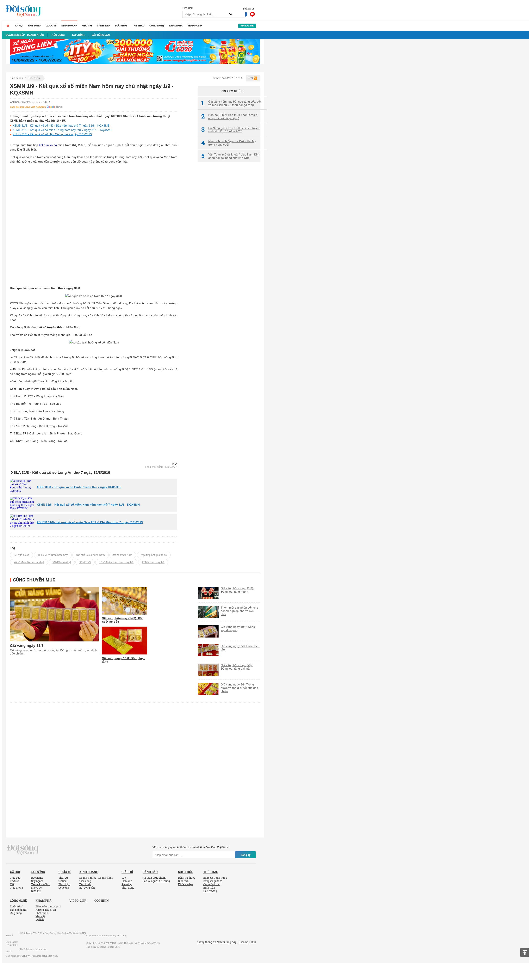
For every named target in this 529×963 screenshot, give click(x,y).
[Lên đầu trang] (524, 952)
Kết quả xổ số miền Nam (90, 554)
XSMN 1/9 (85, 562)
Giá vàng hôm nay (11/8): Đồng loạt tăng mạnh (237, 590)
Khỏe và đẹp (185, 884)
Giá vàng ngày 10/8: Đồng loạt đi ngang (238, 628)
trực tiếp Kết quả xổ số (154, 554)
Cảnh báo (103, 25)
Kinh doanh (69, 25)
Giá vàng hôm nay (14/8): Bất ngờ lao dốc (122, 620)
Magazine (247, 25)
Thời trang (128, 887)
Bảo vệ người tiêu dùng (156, 881)
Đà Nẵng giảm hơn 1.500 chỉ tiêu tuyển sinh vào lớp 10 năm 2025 (230, 129)
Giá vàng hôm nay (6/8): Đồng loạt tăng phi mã (237, 667)
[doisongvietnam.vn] (23, 849)
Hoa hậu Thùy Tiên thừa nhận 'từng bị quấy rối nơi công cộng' (229, 116)
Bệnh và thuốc (186, 877)
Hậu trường (210, 890)
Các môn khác (211, 884)
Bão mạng (37, 877)
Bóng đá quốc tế (212, 881)
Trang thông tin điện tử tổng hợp (216, 942)
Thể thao (138, 25)
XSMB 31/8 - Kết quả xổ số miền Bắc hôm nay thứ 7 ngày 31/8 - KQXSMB (61, 125)
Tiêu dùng (85, 881)
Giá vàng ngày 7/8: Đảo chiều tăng (240, 647)
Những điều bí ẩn (46, 909)
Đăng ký (245, 855)
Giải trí (87, 25)
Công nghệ (156, 25)
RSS (250, 78)
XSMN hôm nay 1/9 (153, 562)
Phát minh (42, 913)
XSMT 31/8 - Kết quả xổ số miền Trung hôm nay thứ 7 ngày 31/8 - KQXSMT (62, 130)
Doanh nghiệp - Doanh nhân (96, 877)
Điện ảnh (127, 881)
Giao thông (16, 887)
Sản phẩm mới (18, 909)
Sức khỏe (121, 25)
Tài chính (35, 78)
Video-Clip (194, 25)
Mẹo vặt (40, 916)
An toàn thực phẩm (154, 877)
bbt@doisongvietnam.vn (33, 949)
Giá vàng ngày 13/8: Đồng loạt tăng (123, 660)
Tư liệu (62, 881)
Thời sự (14, 881)
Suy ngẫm (37, 881)
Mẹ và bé (36, 887)
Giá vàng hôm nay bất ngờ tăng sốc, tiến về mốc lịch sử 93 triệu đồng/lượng (231, 103)
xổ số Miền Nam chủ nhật (29, 562)
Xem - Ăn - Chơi (40, 884)
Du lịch (40, 919)
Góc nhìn (101, 901)
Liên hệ (243, 942)
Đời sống (34, 25)
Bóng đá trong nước (215, 877)
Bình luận (64, 884)
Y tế (12, 884)
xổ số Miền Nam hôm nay (53, 554)
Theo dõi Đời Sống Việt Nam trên (28, 106)
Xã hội (19, 25)
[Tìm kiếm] (230, 14)
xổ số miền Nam (122, 554)
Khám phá (175, 25)
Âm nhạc (127, 884)
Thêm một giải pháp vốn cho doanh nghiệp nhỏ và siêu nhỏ (239, 611)
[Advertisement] (229, 235)
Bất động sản (87, 887)
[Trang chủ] (8, 25)
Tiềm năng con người (48, 906)
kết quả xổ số (48, 145)
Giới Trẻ (36, 890)
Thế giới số (16, 906)
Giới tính (183, 881)
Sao (124, 877)
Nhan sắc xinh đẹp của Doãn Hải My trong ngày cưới (228, 143)
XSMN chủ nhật (61, 562)
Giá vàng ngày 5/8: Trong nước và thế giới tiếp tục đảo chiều (239, 688)
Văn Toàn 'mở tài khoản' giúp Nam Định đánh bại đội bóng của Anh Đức (230, 156)
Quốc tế (51, 25)
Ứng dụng (16, 913)
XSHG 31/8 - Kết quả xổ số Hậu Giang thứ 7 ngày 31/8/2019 (52, 134)
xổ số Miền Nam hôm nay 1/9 (116, 562)
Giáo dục (15, 877)
